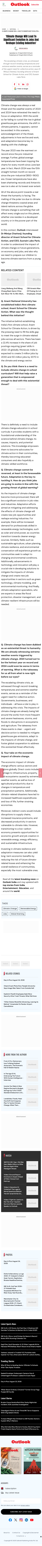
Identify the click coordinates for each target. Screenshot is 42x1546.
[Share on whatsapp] (27, 84)
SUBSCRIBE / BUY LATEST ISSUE (21, 1512)
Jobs (5, 914)
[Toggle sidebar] (6, 4)
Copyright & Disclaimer (31, 1533)
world (16, 891)
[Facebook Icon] (10, 1520)
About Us (7, 1533)
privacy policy (25, 1505)
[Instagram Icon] (21, 1520)
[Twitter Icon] (15, 1520)
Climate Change (10, 908)
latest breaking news (25, 879)
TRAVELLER (26, 11)
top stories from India (14, 885)
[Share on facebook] (14, 84)
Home (4, 29)
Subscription (10, 1488)
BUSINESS (6, 11)
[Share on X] (19, 84)
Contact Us (16, 1533)
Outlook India (10, 882)
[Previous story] (1, 773)
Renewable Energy (28, 908)
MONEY (16, 11)
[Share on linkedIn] (23, 84)
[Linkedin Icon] (26, 1520)
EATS (35, 11)
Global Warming (17, 914)
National (13, 29)
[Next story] (40, 773)
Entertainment (10, 888)
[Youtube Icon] (32, 1520)
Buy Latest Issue (12, 1492)
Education (24, 888)
